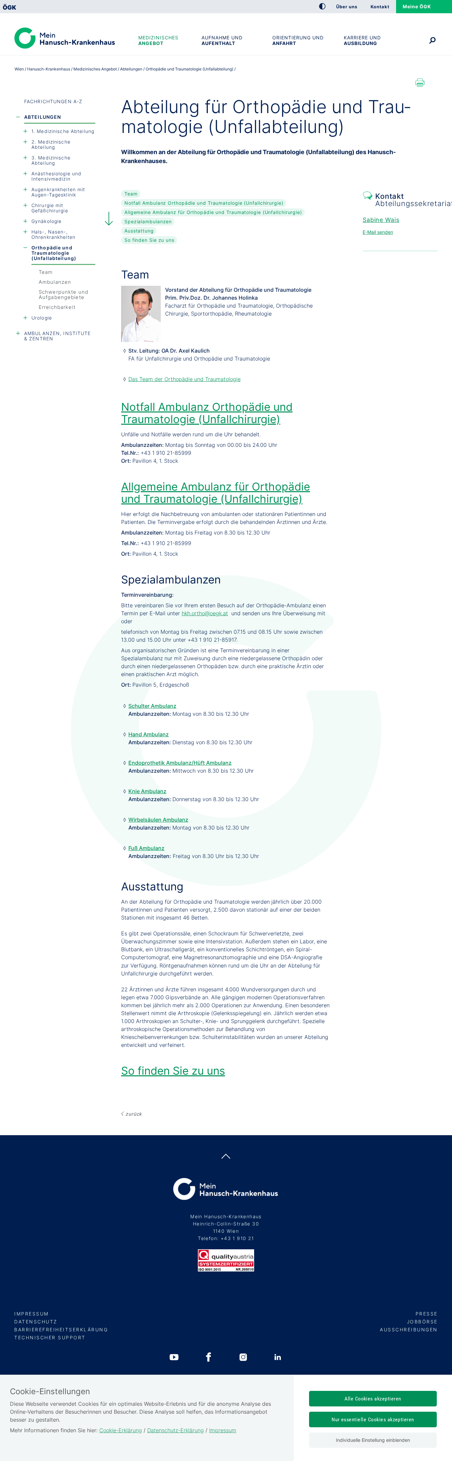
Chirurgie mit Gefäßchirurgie (49, 207)
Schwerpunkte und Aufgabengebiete (63, 294)
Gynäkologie (46, 221)
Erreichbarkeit (57, 307)
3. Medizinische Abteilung (50, 160)
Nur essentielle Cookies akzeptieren (373, 1419)
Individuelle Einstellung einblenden (373, 1440)
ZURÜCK (133, 1114)
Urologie (41, 318)
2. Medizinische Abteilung (50, 144)
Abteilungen (42, 117)
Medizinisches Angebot (158, 40)
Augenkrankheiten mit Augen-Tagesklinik (58, 192)
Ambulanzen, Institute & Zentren (57, 335)
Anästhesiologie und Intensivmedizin (56, 176)
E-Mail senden (378, 232)
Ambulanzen (55, 282)
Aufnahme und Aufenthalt (222, 40)
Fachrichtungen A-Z (53, 101)
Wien (19, 68)
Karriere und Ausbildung (362, 40)
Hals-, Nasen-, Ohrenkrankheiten (53, 234)
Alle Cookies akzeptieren (372, 1399)
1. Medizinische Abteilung (62, 131)
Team (46, 272)
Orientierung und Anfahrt (298, 40)
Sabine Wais (381, 219)
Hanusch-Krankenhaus (48, 68)
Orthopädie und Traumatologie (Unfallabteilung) (53, 253)
